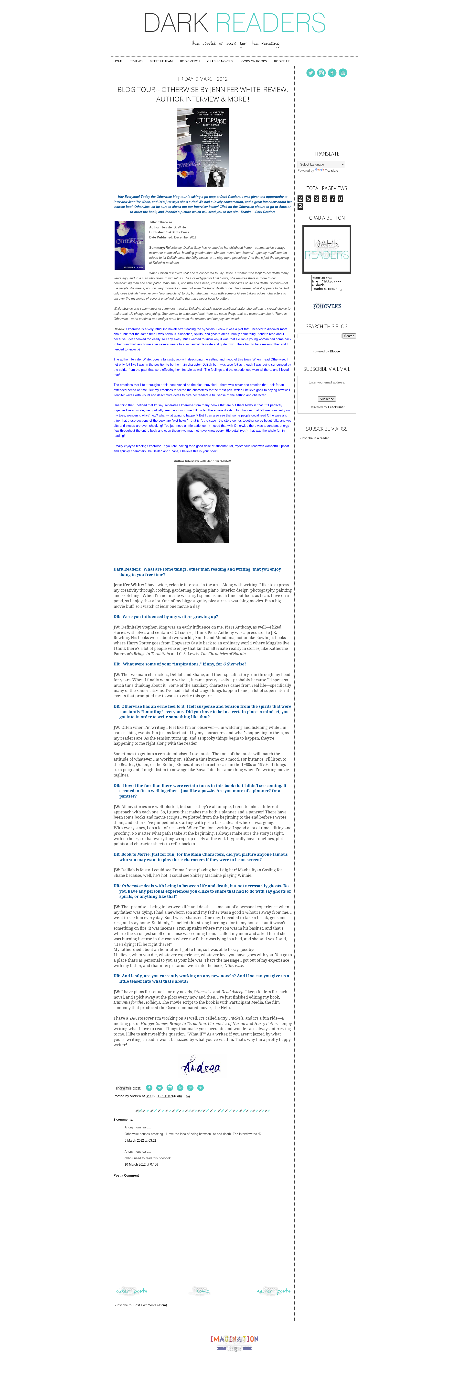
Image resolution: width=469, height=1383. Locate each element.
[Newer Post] (273, 1296)
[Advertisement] (322, 112)
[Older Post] (132, 1296)
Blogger (335, 351)
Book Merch (190, 61)
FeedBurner (336, 407)
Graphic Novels (220, 61)
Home (118, 61)
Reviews (136, 61)
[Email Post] (187, 1096)
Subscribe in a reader (313, 438)
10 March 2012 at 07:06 (141, 1164)
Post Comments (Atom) (150, 1305)
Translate (331, 170)
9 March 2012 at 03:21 (140, 1140)
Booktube (282, 61)
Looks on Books (253, 61)
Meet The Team (161, 61)
